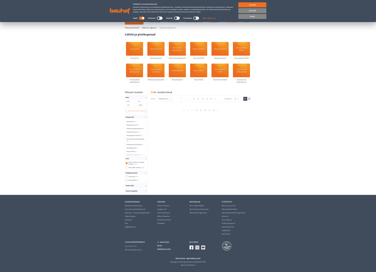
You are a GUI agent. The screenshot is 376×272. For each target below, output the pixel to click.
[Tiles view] (245, 99)
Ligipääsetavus (130, 227)
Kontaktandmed (228, 227)
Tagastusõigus (130, 216)
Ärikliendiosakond (228, 223)
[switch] (159, 18)
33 (198, 99)
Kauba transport (163, 206)
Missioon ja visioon (229, 206)
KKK (126, 223)
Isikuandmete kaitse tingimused (233, 213)
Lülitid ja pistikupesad (167, 28)
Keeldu (252, 16)
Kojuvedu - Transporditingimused (137, 213)
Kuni (139, 101)
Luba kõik (252, 5)
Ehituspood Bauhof (132, 28)
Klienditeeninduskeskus (133, 206)
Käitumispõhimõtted (229, 209)
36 (211, 99)
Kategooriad (130, 117)
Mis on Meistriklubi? (196, 206)
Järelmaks (128, 220)
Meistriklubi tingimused (198, 213)
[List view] (249, 99)
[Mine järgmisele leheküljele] (215, 99)
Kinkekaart (161, 223)
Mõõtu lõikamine (163, 216)
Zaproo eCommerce (188, 265)
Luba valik (252, 10)
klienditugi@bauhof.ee (134, 250)
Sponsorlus (226, 234)
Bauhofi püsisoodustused (198, 209)
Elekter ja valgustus (149, 28)
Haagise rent (162, 209)
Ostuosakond (227, 220)
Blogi (159, 246)
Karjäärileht (226, 230)
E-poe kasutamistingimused (135, 209)
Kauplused (164, 242)
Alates (128, 101)
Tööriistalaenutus (163, 213)
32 (194, 99)
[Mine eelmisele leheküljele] (181, 99)
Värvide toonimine (164, 220)
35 (207, 99)
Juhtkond (225, 216)
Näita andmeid (208, 18)
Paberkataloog (164, 249)
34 (202, 99)
